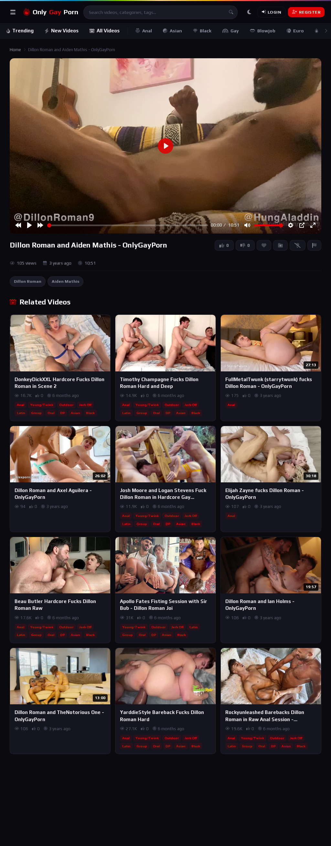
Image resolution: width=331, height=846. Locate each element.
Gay (234, 30)
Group (36, 413)
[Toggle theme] (249, 12)
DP (62, 413)
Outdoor (66, 405)
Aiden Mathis (65, 281)
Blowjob (266, 30)
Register (310, 12)
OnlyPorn (55, 12)
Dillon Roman (27, 281)
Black (205, 30)
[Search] (230, 12)
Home (15, 49)
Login (274, 12)
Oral (51, 413)
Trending (23, 30)
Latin (21, 413)
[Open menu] (12, 12)
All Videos (108, 30)
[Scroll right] (326, 31)
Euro (298, 30)
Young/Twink (41, 405)
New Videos (65, 30)
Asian (176, 30)
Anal (147, 30)
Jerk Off (85, 405)
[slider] (127, 225)
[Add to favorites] (105, 322)
